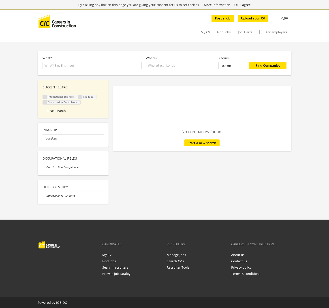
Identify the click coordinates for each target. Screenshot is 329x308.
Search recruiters (115, 267)
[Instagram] (63, 258)
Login (284, 18)
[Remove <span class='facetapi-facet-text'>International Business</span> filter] (45, 97)
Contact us (239, 261)
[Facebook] (41, 258)
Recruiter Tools (178, 267)
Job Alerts (245, 32)
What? (47, 58)
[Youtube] (69, 258)
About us (238, 255)
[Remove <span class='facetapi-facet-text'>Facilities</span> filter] (80, 97)
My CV (205, 32)
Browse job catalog (116, 274)
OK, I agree (242, 5)
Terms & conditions (245, 274)
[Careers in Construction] (57, 21)
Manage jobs (176, 255)
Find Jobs (224, 32)
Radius (223, 58)
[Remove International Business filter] (44, 196)
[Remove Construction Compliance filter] (44, 167)
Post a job (222, 18)
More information (217, 5)
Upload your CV (253, 18)
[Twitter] (48, 258)
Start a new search (202, 143)
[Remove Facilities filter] (44, 139)
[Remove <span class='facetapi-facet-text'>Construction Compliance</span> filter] (45, 102)
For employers (276, 32)
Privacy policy (241, 267)
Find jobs (109, 261)
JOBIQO (61, 302)
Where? (151, 58)
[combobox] (92, 65)
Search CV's (175, 261)
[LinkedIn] (56, 258)
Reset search (56, 111)
